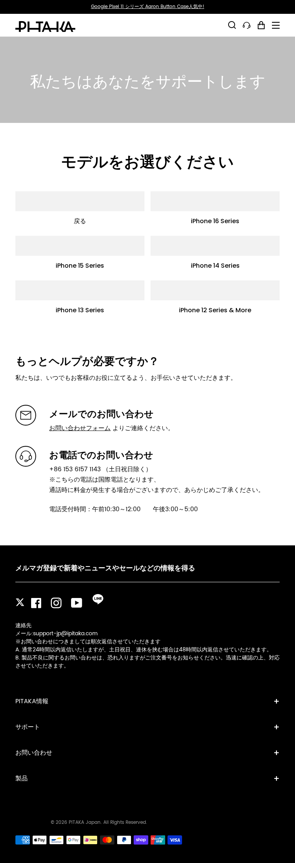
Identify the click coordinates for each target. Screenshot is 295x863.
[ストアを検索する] (232, 25)
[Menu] (276, 25)
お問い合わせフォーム (80, 428)
